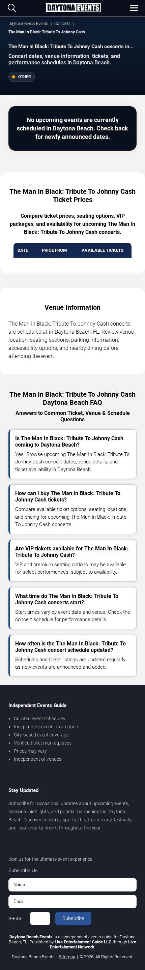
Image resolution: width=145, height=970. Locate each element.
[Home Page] (73, 8)
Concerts (62, 23)
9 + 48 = (16, 918)
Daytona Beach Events (28, 23)
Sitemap (67, 956)
